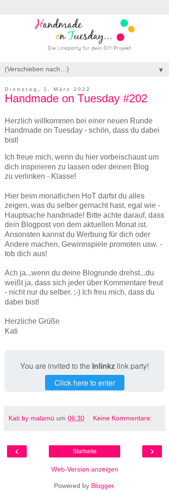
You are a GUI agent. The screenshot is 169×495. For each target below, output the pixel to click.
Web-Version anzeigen (84, 469)
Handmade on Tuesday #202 (76, 98)
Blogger (102, 485)
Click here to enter (84, 382)
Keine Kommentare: (122, 418)
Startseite (85, 451)
